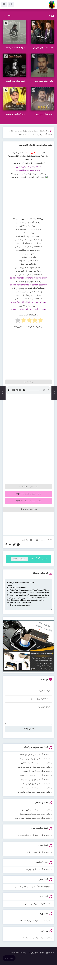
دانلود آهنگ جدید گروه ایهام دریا (37, 869)
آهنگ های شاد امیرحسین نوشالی (37, 903)
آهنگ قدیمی (25, 540)
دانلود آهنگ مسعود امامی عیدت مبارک (35, 920)
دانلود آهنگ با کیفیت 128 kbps (28, 494)
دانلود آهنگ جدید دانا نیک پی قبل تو (36, 787)
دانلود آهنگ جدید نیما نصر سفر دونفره (35, 775)
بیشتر (9, 15)
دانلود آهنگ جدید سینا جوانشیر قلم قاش (34, 767)
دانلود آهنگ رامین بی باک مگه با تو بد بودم (35, 145)
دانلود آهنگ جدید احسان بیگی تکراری (35, 762)
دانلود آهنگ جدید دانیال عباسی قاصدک (35, 783)
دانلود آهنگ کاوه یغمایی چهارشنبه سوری (34, 835)
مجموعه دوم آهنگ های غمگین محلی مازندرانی (32, 886)
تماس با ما (9, 958)
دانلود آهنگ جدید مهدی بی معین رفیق (35, 779)
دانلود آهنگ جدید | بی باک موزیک (36, 131)
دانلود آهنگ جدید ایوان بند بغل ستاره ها (34, 758)
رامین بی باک (15, 131)
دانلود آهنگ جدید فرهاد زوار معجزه (36, 771)
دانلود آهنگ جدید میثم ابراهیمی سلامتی (34, 814)
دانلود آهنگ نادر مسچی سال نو (38, 852)
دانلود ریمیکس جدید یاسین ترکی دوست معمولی (31, 937)
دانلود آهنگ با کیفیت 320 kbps (28, 501)
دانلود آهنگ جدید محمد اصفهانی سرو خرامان (32, 818)
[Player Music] (28, 671)
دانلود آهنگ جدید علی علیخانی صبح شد (34, 809)
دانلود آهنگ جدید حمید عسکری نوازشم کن (33, 792)
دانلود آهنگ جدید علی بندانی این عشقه (35, 754)
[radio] (40, 321)
